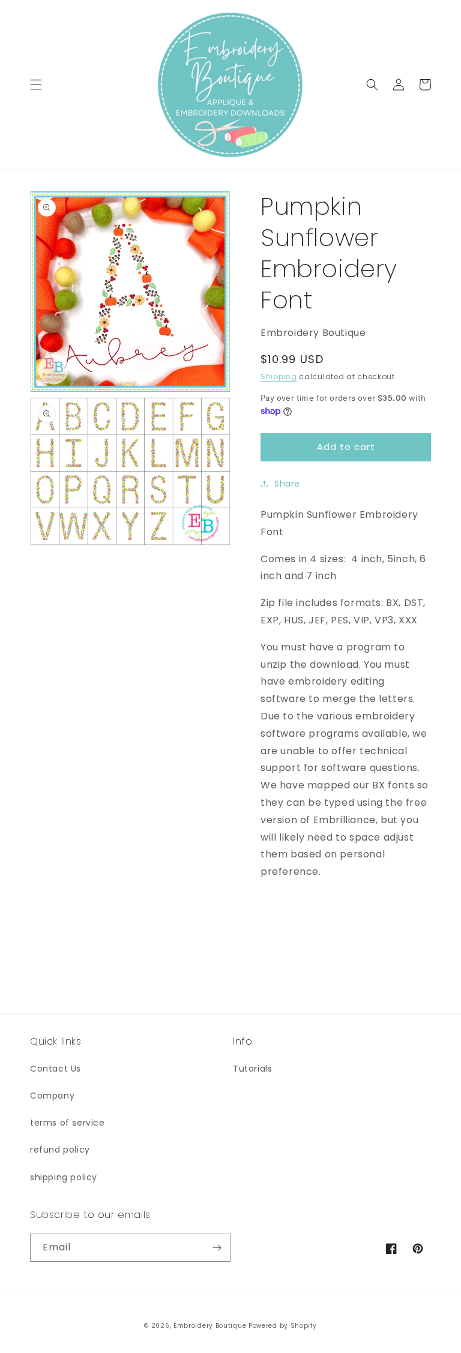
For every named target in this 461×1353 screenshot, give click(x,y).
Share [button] (287, 484)
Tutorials (252, 1069)
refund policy (60, 1150)
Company (52, 1096)
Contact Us (55, 1069)
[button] (36, 84)
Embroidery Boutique (209, 1325)
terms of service (67, 1123)
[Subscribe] (216, 1248)
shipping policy (63, 1177)
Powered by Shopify (283, 1325)
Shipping (279, 376)
